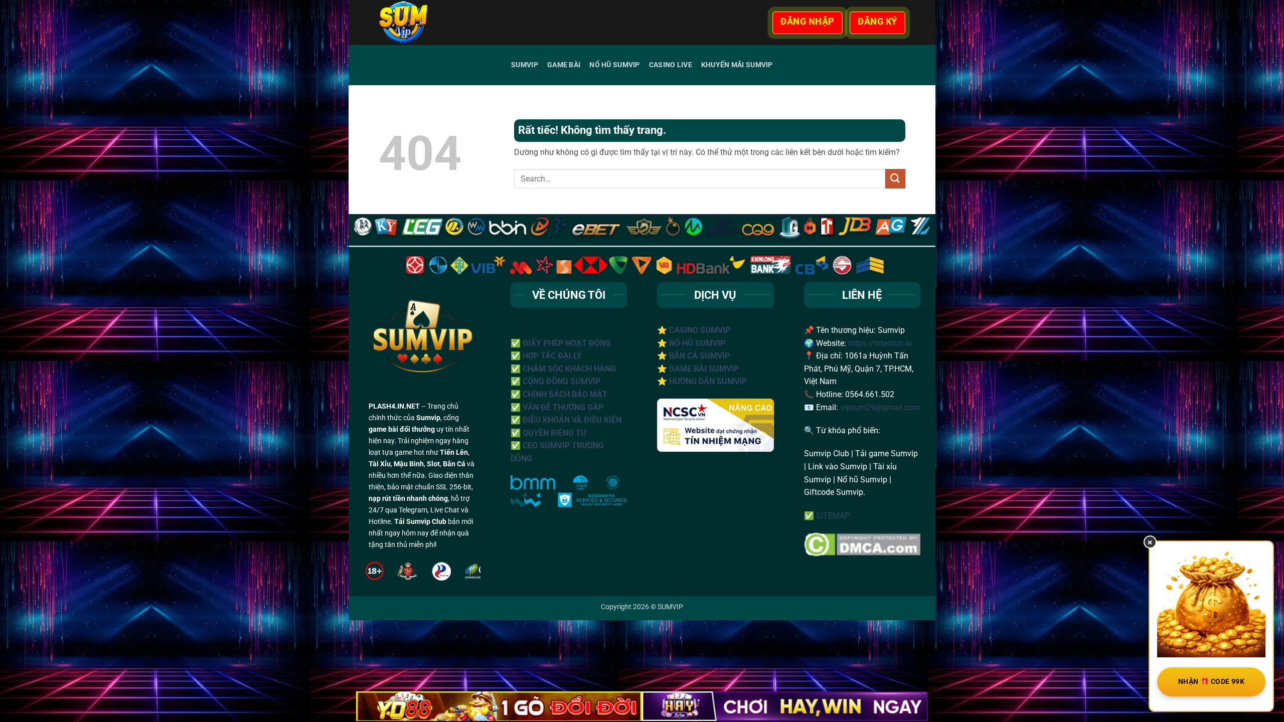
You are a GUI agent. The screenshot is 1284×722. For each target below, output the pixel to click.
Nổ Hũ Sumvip (614, 65)
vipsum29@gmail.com (880, 407)
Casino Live (670, 65)
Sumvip (524, 65)
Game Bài (563, 65)
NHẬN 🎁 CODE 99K (1211, 681)
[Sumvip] (431, 22)
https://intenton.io (880, 343)
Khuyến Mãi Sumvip (737, 65)
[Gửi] (895, 179)
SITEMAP (833, 515)
